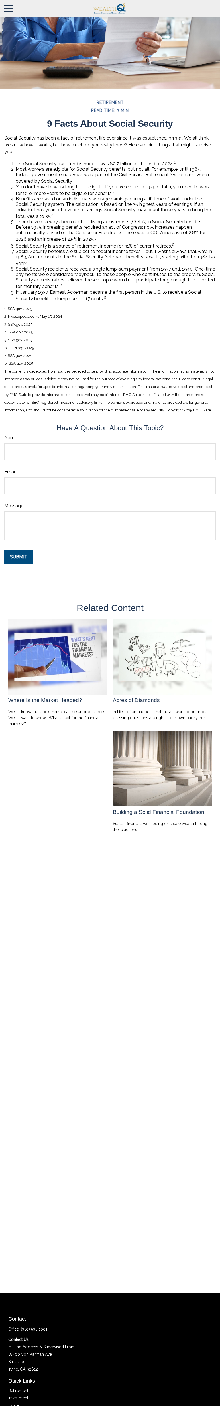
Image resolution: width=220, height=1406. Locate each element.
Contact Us (18, 1339)
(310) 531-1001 (34, 1329)
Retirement (18, 1390)
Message (13, 505)
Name (10, 437)
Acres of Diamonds (136, 700)
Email (10, 471)
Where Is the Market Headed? (45, 700)
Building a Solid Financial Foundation (158, 812)
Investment (18, 1398)
